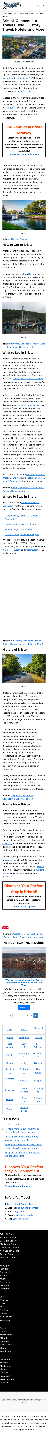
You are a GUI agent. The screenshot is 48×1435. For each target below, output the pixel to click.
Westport (4, 1288)
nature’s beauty (24, 1215)
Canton (38, 1037)
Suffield (9, 1099)
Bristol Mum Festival (30, 405)
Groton (3, 1331)
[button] (44, 5)
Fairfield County (8, 1234)
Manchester (6, 1334)
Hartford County (19, 239)
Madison (4, 1362)
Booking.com (31, 550)
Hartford (32, 274)
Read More (24, 1007)
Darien (3, 1303)
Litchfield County (8, 1241)
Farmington (5, 1359)
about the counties (28, 1207)
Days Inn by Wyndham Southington (22, 534)
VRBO (5, 550)
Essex (3, 1328)
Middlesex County (9, 1244)
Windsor (10, 1109)
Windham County (8, 1257)
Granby (9, 1063)
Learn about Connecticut (20, 1204)
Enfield (9, 1055)
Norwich (4, 1372)
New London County (10, 1251)
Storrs (3, 1348)
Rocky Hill (38, 1080)
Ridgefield (5, 1376)
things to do (19, 1211)
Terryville (6, 833)
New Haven (25, 840)
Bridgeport (5, 1265)
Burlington (24, 1037)
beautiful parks (24, 91)
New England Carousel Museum (28, 378)
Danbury (4, 1300)
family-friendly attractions (14, 78)
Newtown (4, 1310)
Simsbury (9, 1090)
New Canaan (6, 1344)
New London (6, 1316)
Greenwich (5, 1272)
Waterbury (5, 1320)
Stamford (4, 1285)
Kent (2, 1306)
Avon (9, 1029)
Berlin (24, 1029)
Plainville (24, 1080)
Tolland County (7, 1254)
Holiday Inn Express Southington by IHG (24, 524)
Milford (3, 1338)
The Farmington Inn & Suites (18, 529)
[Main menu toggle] (38, 5)
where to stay (20, 1218)
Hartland (38, 1063)
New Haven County (9, 1247)
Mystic (40, 866)
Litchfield (4, 1341)
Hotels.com (14, 550)
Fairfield (4, 1269)
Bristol (10, 1037)
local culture (11, 108)
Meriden (4, 1369)
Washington (5, 1351)
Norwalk (4, 1313)
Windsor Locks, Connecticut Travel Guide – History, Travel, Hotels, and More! (24, 982)
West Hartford (7, 1379)
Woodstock (10, 860)
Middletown (5, 1366)
